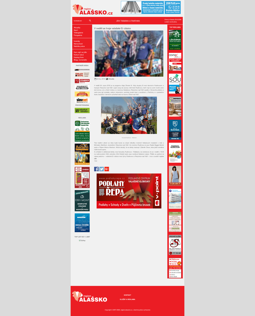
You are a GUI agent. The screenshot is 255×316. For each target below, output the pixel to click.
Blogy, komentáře (80, 59)
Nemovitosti (78, 43)
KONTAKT (127, 295)
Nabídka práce (79, 46)
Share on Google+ (106, 169)
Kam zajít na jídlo (80, 52)
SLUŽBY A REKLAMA (127, 299)
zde (95, 158)
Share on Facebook (96, 169)
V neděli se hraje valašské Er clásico (112, 28)
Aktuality (77, 27)
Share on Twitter (101, 169)
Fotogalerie (78, 35)
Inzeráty (77, 41)
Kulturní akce (79, 54)
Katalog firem (79, 57)
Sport (76, 30)
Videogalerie (78, 32)
